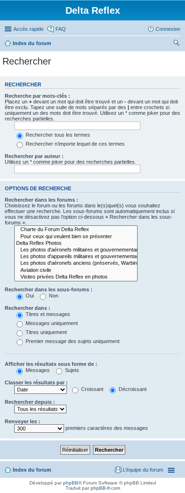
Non (52, 295)
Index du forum (32, 43)
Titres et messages (47, 314)
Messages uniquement (51, 323)
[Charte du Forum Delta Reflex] (76, 229)
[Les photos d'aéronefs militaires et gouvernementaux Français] (76, 250)
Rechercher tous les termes (57, 135)
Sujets (71, 370)
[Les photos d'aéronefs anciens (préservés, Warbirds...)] (76, 263)
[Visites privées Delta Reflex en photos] (76, 277)
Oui (29, 295)
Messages (37, 370)
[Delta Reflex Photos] (76, 243)
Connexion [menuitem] (168, 29)
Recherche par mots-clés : (37, 96)
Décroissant (132, 389)
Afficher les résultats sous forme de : (51, 364)
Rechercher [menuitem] (176, 44)
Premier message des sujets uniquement (72, 341)
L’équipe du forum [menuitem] (143, 470)
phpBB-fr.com (105, 488)
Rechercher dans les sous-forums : (48, 289)
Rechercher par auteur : (34, 156)
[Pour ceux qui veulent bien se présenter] (76, 236)
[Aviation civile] (76, 270)
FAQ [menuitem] (61, 29)
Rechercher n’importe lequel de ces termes (74, 144)
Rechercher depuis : (30, 402)
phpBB (70, 482)
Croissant (91, 389)
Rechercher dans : (27, 308)
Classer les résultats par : (36, 382)
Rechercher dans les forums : (41, 200)
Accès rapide (28, 29)
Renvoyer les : (22, 421)
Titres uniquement (45, 332)
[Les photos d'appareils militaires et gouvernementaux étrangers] (76, 256)
